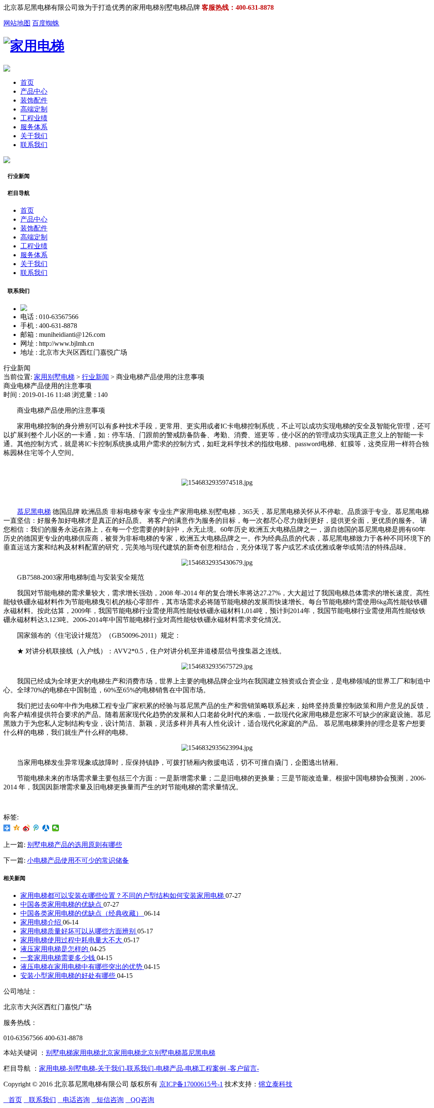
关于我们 (33, 135)
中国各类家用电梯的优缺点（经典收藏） (82, 913)
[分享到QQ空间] (16, 828)
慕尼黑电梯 (34, 511)
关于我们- (112, 1068)
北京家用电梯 (120, 1052)
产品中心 (33, 91)
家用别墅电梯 (54, 376)
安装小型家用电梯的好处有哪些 (68, 975)
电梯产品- (170, 1068)
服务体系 (33, 127)
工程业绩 (33, 118)
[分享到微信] (55, 828)
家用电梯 (86, 1052)
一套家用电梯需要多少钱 (58, 957)
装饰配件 (33, 100)
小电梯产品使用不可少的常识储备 (78, 860)
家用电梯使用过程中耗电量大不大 (72, 940)
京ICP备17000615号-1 (191, 1084)
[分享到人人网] (46, 828)
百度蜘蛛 (45, 23)
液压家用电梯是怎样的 (55, 948)
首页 (27, 82)
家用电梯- (53, 1068)
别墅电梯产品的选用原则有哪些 (74, 844)
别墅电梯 (59, 1052)
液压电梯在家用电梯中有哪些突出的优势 (82, 966)
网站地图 (17, 23)
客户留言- (244, 1068)
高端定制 (33, 109)
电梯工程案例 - (207, 1068)
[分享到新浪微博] (26, 828)
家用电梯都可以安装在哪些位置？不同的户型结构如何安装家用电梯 (122, 895)
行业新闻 (95, 376)
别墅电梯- (82, 1068)
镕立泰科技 (275, 1084)
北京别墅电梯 (161, 1052)
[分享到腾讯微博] (36, 828)
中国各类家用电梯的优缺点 (61, 904)
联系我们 (33, 144)
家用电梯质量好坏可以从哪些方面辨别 (78, 931)
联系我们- (141, 1068)
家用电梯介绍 (41, 922)
